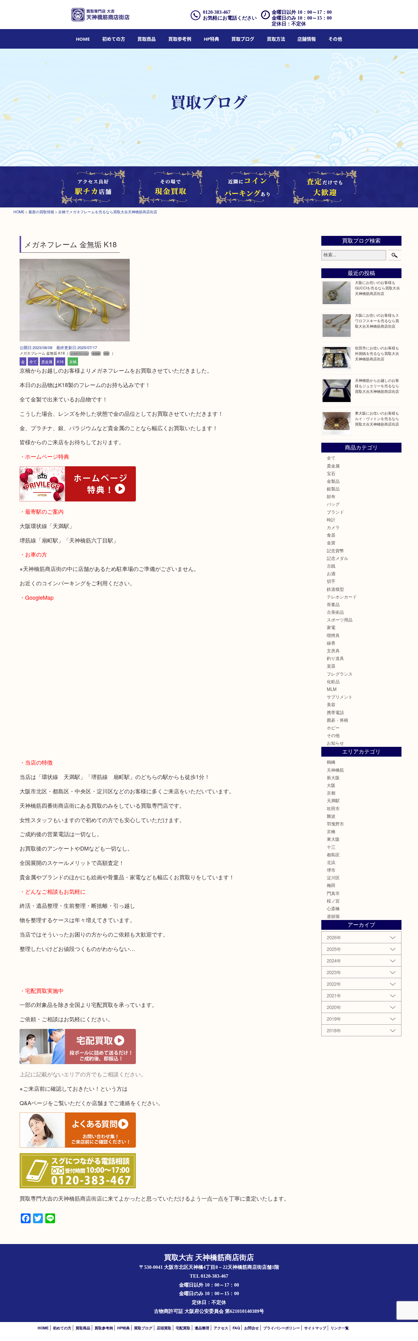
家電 (331, 627)
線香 (331, 643)
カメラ (333, 527)
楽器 (331, 666)
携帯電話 (335, 712)
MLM (332, 689)
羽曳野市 (335, 824)
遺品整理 (202, 1328)
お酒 (331, 573)
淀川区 (333, 877)
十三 (331, 847)
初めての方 (113, 39)
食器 (331, 535)
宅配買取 (183, 1328)
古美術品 (335, 612)
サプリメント (340, 697)
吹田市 (333, 808)
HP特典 (211, 39)
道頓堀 (333, 916)
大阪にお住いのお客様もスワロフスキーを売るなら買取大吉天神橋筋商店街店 (377, 320)
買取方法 (276, 39)
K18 (60, 361)
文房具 (333, 650)
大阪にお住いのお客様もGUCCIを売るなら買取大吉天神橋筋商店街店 (377, 288)
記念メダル (337, 558)
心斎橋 (333, 908)
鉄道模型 (335, 589)
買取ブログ (242, 39)
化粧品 (333, 681)
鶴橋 (331, 762)
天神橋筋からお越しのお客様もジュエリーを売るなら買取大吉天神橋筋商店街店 (377, 386)
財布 (331, 496)
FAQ (236, 1328)
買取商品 (146, 39)
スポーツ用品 (340, 619)
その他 (333, 735)
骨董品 (333, 604)
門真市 (333, 893)
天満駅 (333, 800)
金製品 (333, 481)
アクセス (221, 1328)
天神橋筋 (335, 770)
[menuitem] (82, 39)
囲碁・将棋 (337, 720)
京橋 (73, 361)
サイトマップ (315, 1328)
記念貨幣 (335, 550)
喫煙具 (333, 635)
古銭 (331, 566)
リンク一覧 (339, 1328)
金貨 (331, 542)
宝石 (331, 473)
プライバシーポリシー (281, 1328)
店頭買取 (164, 1328)
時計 (331, 519)
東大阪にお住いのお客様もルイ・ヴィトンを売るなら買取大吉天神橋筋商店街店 (377, 418)
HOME (83, 39)
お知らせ (335, 743)
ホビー (333, 728)
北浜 (331, 862)
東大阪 (333, 839)
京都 (331, 793)
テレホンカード (342, 597)
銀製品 (333, 489)
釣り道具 (335, 658)
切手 (331, 581)
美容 (331, 704)
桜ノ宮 (333, 901)
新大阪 (333, 777)
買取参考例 (179, 39)
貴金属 (46, 361)
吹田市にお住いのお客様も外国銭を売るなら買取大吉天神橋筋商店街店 (377, 353)
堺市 (331, 870)
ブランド (335, 512)
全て (33, 361)
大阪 (331, 785)
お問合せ (251, 1328)
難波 (331, 816)
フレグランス (340, 674)
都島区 (333, 854)
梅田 (331, 885)
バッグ (333, 504)
